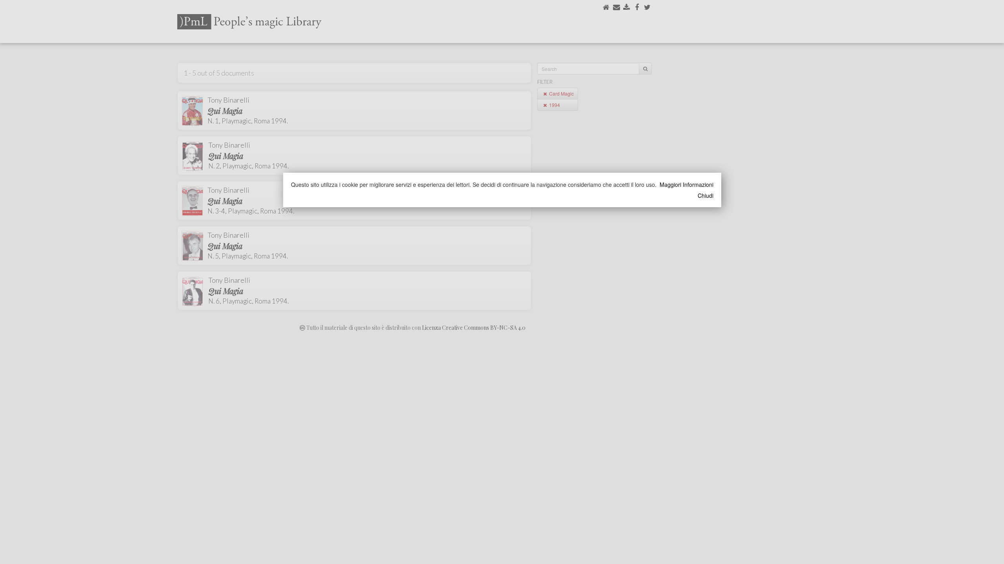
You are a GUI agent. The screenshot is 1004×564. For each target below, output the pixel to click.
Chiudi (705, 195)
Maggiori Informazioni (686, 184)
